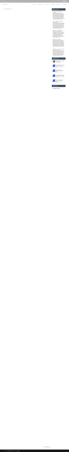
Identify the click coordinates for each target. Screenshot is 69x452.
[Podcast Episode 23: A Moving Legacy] (18, 276)
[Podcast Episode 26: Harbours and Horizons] (21, 172)
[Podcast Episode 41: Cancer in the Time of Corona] (54, 66)
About (34, 4)
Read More (7, 48)
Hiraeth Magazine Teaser (12, 400)
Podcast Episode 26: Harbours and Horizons (18, 184)
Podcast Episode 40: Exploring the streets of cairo (59, 71)
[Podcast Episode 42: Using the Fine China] (54, 61)
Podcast (47, 4)
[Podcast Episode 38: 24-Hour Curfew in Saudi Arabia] (54, 80)
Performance (19, 42)
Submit (58, 4)
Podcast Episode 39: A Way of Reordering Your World (60, 75)
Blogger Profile (61, 66)
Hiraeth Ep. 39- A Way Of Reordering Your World (57, 40)
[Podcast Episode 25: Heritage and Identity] (24, 237)
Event (16, 42)
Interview (17, 402)
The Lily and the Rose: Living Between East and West (21, 436)
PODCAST (57, 9)
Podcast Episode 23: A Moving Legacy (16, 293)
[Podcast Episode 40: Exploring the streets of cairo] (54, 70)
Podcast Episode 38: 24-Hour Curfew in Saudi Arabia (59, 80)
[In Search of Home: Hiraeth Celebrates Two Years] (20, 204)
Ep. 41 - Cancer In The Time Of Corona (58, 22)
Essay (17, 75)
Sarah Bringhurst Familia (8, 42)
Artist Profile (62, 76)
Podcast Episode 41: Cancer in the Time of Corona (60, 65)
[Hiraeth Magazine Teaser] (24, 386)
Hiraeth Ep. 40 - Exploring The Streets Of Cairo (58, 31)
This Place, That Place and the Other (16, 113)
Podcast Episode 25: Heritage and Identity (18, 252)
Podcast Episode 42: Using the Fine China (60, 61)
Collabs (53, 4)
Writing (19, 75)
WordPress (18, 450)
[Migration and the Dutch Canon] (24, 350)
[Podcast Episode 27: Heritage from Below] (24, 137)
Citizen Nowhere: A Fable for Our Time (12, 1)
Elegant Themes (10, 450)
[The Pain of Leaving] (20, 61)
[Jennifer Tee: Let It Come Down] (23, 314)
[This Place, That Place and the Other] (27, 97)
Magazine (40, 4)
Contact (64, 4)
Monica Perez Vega (7, 253)
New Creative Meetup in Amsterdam (15, 40)
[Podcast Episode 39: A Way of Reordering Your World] (54, 76)
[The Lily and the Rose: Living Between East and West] (24, 422)
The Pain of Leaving (10, 74)
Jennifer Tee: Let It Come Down (14, 328)
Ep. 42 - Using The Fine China (57, 11)
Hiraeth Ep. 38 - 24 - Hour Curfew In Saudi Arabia (58, 49)
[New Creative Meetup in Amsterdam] (27, 24)
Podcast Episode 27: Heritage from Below (17, 152)
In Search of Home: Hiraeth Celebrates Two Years (20, 216)
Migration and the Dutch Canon (15, 364)
